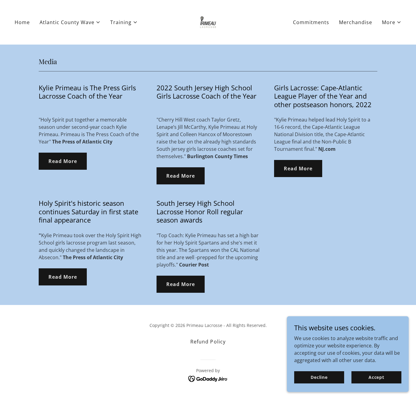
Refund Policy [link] (207, 341)
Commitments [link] (311, 22)
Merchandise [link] (355, 22)
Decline (319, 377)
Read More (62, 161)
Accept (376, 377)
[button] (70, 22)
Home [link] (22, 22)
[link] (208, 21)
